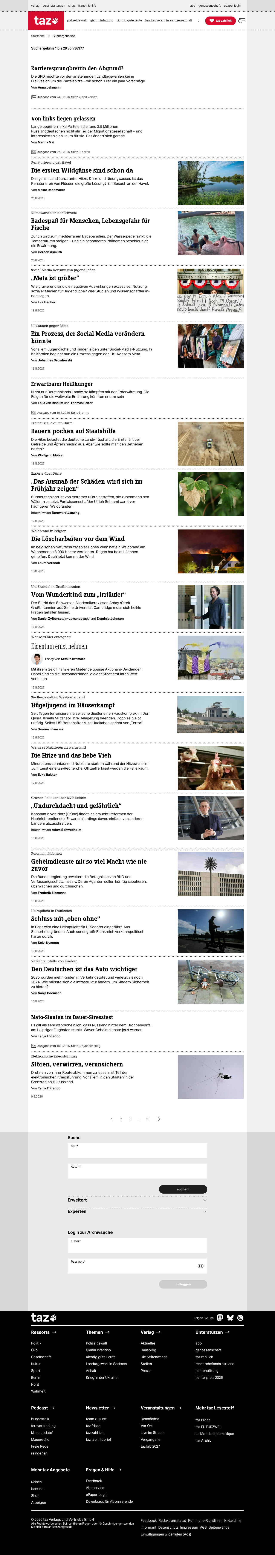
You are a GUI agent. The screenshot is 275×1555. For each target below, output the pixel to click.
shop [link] (71, 6)
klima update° (42, 1432)
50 (147, 1119)
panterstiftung (207, 1371)
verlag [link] (35, 6)
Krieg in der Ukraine (102, 1377)
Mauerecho (40, 1439)
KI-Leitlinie (232, 1520)
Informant (149, 1527)
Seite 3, (80, 152)
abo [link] (192, 6)
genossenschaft (208, 1350)
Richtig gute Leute (101, 1357)
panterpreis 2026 (209, 1377)
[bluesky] (230, 1320)
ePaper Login (96, 1494)
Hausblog (148, 1350)
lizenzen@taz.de (62, 1527)
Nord (35, 1384)
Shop (35, 1495)
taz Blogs (203, 1420)
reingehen (39, 1453)
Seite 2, (83, 97)
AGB (204, 1527)
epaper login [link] (232, 6)
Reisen (36, 1482)
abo (199, 1343)
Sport (35, 1371)
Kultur (36, 1364)
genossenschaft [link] (210, 6)
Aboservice (95, 1488)
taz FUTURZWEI (208, 1427)
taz (44, 1318)
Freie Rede (39, 1446)
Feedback (94, 1481)
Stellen (146, 1364)
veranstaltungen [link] (54, 6)
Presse (146, 1371)
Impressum (189, 1527)
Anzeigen (38, 1502)
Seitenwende (219, 1527)
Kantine (37, 1489)
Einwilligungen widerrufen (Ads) (166, 1534)
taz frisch (93, 1426)
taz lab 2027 (150, 1446)
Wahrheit (38, 1391)
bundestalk (40, 1419)
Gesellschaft (41, 1357)
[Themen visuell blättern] (198, 20)
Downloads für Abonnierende (109, 1501)
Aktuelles (148, 1343)
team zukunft (96, 1419)
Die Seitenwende (154, 1357)
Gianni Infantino (98, 1350)
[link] (78, 20)
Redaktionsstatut (173, 1520)
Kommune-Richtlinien (205, 1520)
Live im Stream (153, 1432)
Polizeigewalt (96, 1343)
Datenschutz (168, 1527)
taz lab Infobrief (98, 1439)
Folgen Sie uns (204, 1318)
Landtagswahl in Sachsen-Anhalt (107, 1367)
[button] (241, 20)
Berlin (35, 1377)
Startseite (38, 36)
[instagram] (240, 1320)
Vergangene (150, 1439)
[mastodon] (220, 1320)
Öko (34, 1350)
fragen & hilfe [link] (87, 6)
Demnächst (150, 1419)
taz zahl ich (204, 1357)
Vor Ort (147, 1426)
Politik (36, 1343)
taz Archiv (203, 1440)
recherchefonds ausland (215, 1364)
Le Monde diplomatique (215, 1434)
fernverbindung (43, 1426)
